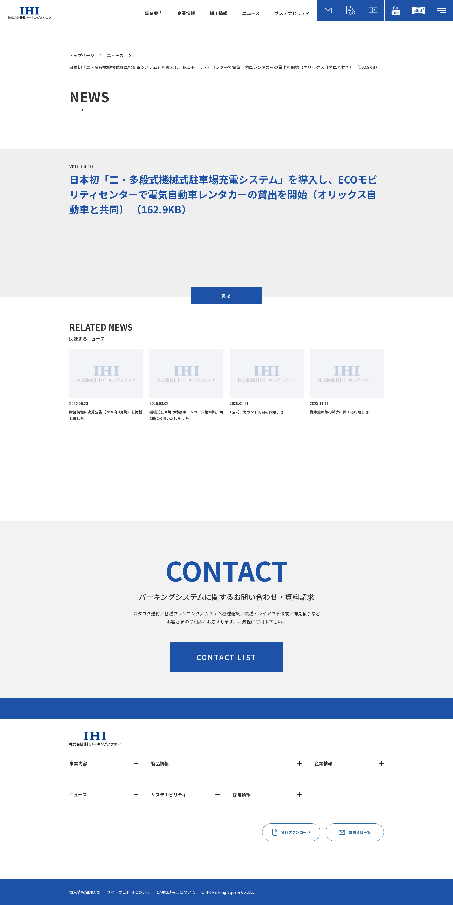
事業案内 (154, 13)
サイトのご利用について (128, 892)
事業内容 (78, 763)
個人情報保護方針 (85, 892)
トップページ (81, 55)
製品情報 (160, 763)
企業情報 (186, 13)
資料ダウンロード (295, 832)
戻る (226, 295)
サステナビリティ (292, 13)
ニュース (251, 13)
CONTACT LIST (226, 657)
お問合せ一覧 (360, 832)
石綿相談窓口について (175, 892)
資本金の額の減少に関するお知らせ (339, 411)
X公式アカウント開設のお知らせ (256, 411)
